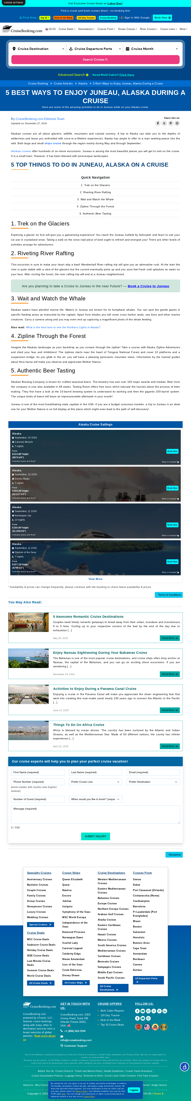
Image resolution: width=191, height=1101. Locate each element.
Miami (137, 921)
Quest (66, 884)
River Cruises (148, 29)
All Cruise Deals (39, 983)
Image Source (159, 1085)
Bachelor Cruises (37, 884)
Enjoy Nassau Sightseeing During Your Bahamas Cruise (100, 653)
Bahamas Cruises (108, 898)
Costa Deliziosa (72, 970)
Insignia (67, 906)
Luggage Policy (73, 1075)
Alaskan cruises (21, 151)
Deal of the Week (63, 18)
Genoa (137, 879)
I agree (134, 1089)
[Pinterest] (159, 1011)
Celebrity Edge (71, 953)
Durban (137, 970)
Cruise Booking (38, 83)
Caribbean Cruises (109, 956)
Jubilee (66, 901)
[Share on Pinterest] (171, 123)
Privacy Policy (82, 1091)
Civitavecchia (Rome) (146, 895)
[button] (39, 48)
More (183, 29)
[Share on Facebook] (158, 123)
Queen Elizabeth (72, 879)
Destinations (85, 29)
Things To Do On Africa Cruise (78, 725)
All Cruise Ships (74, 982)
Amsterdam (140, 953)
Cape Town (140, 948)
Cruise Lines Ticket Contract (120, 1075)
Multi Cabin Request (112, 1010)
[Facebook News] (137, 1018)
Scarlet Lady (70, 942)
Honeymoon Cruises (39, 906)
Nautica (67, 890)
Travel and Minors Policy (88, 1071)
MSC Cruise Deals (38, 939)
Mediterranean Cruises (112, 950)
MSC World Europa (74, 917)
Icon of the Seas (72, 964)
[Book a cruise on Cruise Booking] (22, 29)
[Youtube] (142, 1011)
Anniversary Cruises (39, 879)
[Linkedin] (164, 1011)
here (64, 1094)
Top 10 (44, 18)
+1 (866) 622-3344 (75, 1031)
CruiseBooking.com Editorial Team (40, 118)
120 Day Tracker (110, 1015)
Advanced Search (72, 74)
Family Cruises (36, 895)
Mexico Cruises (107, 939)
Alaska (82, 83)
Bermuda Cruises (108, 961)
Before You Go (46, 1071)
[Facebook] (137, 1011)
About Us (28, 1085)
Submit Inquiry (95, 836)
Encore (66, 895)
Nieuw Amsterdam (73, 959)
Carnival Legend (72, 948)
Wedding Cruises (37, 917)
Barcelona (139, 906)
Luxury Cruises (36, 911)
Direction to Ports (93, 1075)
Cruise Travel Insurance (139, 1071)
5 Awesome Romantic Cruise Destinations (88, 616)
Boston (137, 926)
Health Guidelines (114, 1071)
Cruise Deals (66, 29)
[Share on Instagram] (177, 123)
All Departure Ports (146, 978)
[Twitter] (153, 1011)
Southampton (141, 901)
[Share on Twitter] (164, 123)
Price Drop (29, 17)
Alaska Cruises (107, 919)
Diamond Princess (73, 932)
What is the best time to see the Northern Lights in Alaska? (63, 327)
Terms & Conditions (168, 594)
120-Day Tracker (86, 18)
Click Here (126, 75)
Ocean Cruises (126, 29)
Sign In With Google (137, 17)
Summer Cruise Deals (40, 970)
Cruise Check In (64, 1071)
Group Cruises (36, 901)
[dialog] (13, 2)
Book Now (161, 17)
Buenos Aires (141, 942)
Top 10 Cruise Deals (112, 1024)
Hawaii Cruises (107, 934)
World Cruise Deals (39, 975)
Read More (168, 638)
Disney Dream (70, 975)
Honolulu (138, 937)
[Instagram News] (148, 1018)
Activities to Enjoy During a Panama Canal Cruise (95, 689)
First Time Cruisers (147, 1075)
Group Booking (108, 18)
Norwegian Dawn (72, 937)
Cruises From (105, 29)
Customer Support (75, 1045)
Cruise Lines (167, 29)
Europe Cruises (107, 903)
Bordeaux (139, 959)
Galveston (139, 932)
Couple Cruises (36, 890)
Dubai (136, 884)
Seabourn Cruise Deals (41, 944)
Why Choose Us (44, 1085)
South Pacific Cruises (111, 977)
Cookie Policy (89, 1096)
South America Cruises (112, 945)
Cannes (137, 964)
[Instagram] (148, 1011)
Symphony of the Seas (76, 911)
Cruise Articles (63, 83)
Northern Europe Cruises (113, 908)
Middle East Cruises (110, 972)
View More (96, 578)
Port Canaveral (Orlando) (148, 890)
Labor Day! (115, 3)
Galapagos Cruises (109, 967)
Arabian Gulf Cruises (111, 914)
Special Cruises (38, 924)
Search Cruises (93, 59)
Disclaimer (174, 854)
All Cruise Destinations (107, 988)
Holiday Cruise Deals (40, 950)
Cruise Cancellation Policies (47, 1075)
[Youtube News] (142, 1018)
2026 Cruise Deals (38, 955)
